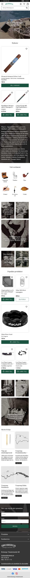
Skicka (15, 526)
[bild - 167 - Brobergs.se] (13, 573)
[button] (2, 4)
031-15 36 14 (5, 557)
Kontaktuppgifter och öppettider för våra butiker (14, 563)
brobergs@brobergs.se (7, 555)
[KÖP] (7, 115)
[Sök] (27, 8)
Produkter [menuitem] (4, 534)
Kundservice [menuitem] (5, 539)
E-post (2, 511)
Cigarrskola (18, 463)
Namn (2, 518)
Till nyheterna (14, 31)
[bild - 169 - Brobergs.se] (16, 573)
